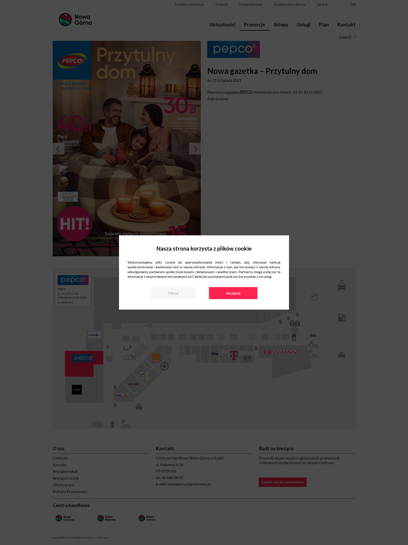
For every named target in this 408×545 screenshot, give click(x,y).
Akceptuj (233, 293)
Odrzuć (173, 293)
